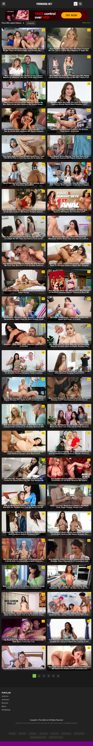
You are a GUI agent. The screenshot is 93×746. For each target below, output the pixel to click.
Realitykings (6, 710)
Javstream (5, 699)
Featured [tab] (30, 23)
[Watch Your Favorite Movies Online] (44, 3)
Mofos (4, 706)
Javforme (5, 696)
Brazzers (5, 703)
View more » (86, 22)
